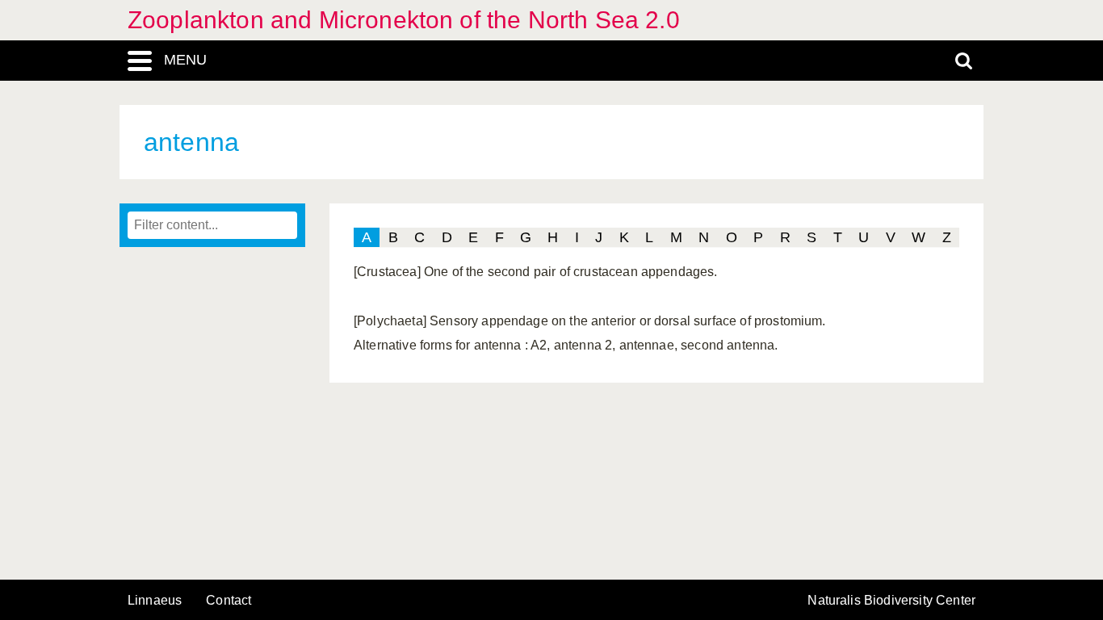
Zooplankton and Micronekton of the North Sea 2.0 (404, 19)
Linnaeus (155, 600)
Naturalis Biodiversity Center (891, 600)
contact (228, 600)
